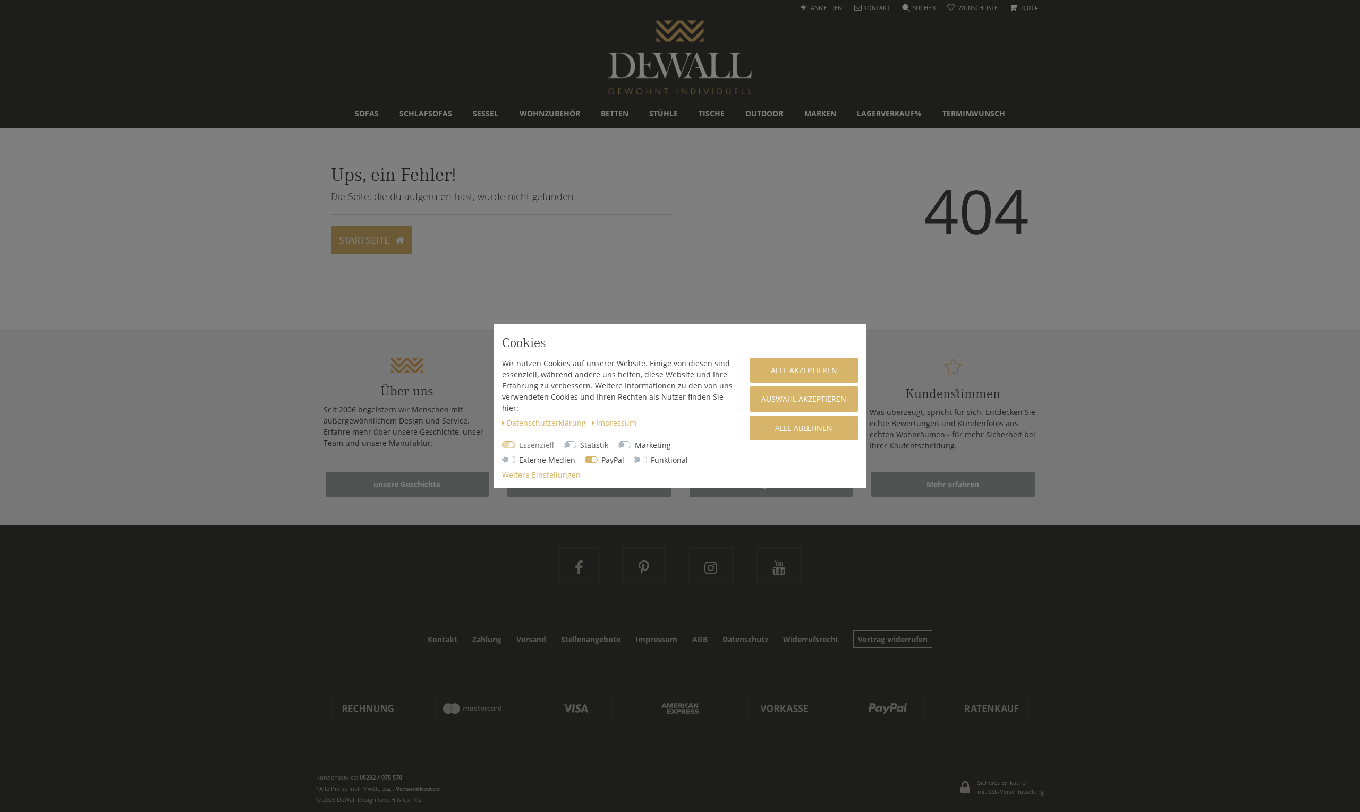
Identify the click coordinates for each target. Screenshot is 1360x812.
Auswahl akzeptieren (803, 399)
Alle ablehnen (803, 428)
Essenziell (536, 445)
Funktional (669, 460)
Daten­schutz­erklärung (547, 423)
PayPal (612, 460)
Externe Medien (547, 460)
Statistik (594, 445)
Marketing (653, 445)
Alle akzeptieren (804, 370)
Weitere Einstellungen (541, 475)
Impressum (616, 423)
